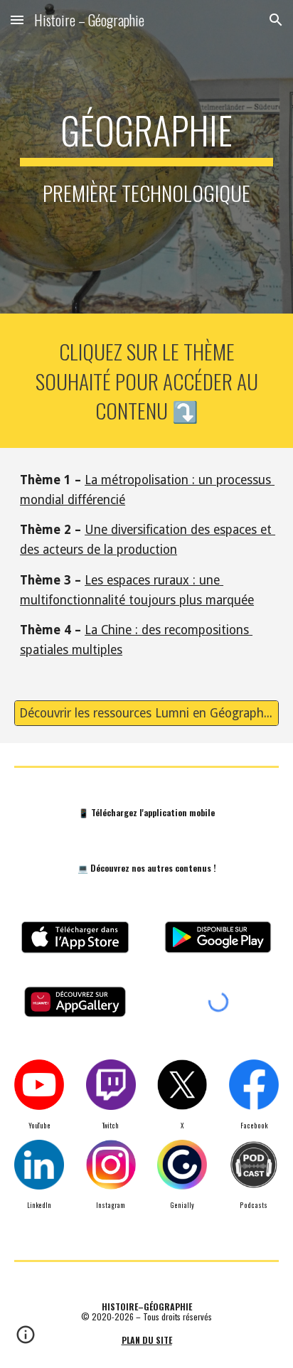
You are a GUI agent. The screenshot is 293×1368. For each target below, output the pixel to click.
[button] (17, 19)
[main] (146, 156)
